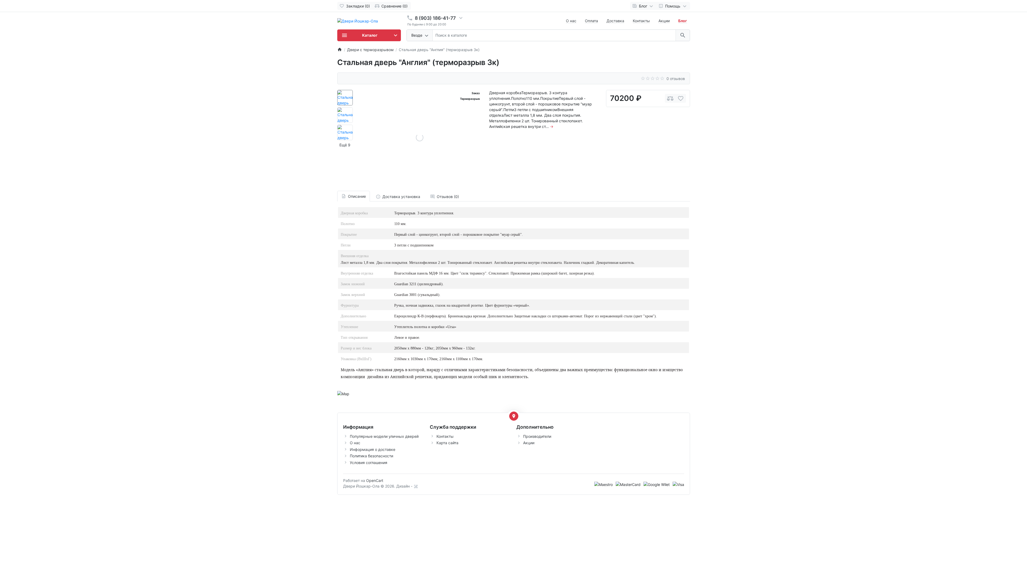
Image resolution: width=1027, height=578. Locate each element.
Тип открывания (354, 338)
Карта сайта (447, 442)
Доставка (615, 20)
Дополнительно (353, 316)
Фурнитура (350, 305)
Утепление (349, 327)
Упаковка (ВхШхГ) (356, 359)
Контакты (641, 20)
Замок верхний (353, 295)
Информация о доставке (372, 449)
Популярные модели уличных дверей (384, 436)
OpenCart (374, 480)
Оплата (591, 20)
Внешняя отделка (355, 256)
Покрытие (349, 235)
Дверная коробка (354, 213)
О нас (571, 20)
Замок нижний (353, 284)
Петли (346, 245)
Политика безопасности (371, 456)
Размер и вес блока (356, 348)
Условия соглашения (368, 462)
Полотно (348, 224)
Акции (664, 20)
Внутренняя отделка (357, 273)
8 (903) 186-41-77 (435, 18)
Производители (537, 436)
